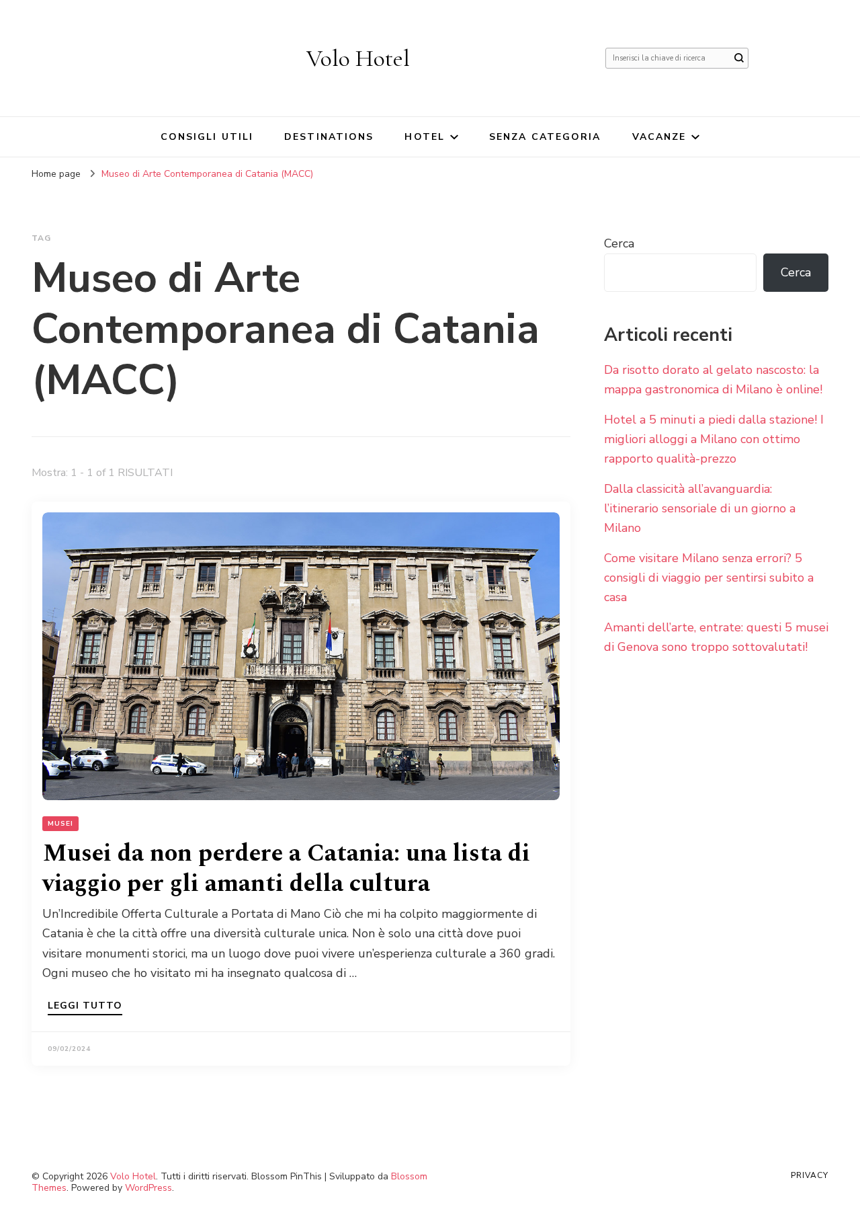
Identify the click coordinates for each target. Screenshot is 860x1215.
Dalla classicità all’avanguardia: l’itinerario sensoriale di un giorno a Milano (700, 508)
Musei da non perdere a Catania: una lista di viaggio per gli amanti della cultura (286, 868)
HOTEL (424, 136)
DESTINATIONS (329, 136)
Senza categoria (545, 136)
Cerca (619, 243)
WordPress (148, 1187)
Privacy (809, 1175)
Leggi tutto (85, 1006)
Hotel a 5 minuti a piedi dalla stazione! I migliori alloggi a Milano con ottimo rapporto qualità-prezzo (714, 439)
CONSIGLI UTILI (207, 136)
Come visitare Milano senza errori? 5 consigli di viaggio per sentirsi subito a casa (709, 577)
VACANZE (659, 136)
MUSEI (60, 823)
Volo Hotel (358, 58)
